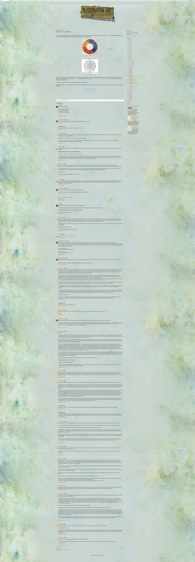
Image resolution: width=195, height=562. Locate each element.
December (131, 61)
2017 (129, 53)
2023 (129, 44)
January (130, 88)
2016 (129, 55)
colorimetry (76, 78)
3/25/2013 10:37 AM (62, 230)
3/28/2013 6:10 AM (61, 315)
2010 (129, 93)
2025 (129, 41)
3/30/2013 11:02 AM (62, 482)
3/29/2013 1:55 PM (61, 377)
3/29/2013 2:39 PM (61, 402)
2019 (129, 50)
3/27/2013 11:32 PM (62, 299)
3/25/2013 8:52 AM (61, 200)
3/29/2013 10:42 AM (62, 367)
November (131, 63)
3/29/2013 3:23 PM (61, 408)
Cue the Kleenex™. (74, 212)
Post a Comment (60, 545)
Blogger (102, 555)
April (130, 74)
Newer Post (58, 547)
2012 (129, 90)
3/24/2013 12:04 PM (62, 175)
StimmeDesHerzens (62, 241)
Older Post (121, 547)
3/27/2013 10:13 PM (62, 254)
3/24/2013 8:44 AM (61, 143)
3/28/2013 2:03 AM (61, 306)
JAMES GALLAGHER (133, 82)
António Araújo (61, 268)
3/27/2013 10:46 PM (62, 264)
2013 (129, 60)
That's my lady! (61, 114)
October (130, 64)
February (130, 86)
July (130, 69)
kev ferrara (60, 146)
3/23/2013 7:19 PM (61, 122)
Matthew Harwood (61, 119)
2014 (129, 58)
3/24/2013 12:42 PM (62, 184)
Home (90, 547)
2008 (129, 96)
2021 (129, 47)
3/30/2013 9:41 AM (61, 442)
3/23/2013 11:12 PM (62, 129)
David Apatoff (61, 133)
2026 (129, 39)
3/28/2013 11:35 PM (62, 327)
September (131, 66)
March (130, 75)
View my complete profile (131, 35)
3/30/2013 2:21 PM (61, 520)
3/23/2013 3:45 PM (61, 116)
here (78, 374)
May (130, 72)
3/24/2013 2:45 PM (61, 193)
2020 (129, 49)
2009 (129, 95)
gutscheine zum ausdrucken (63, 197)
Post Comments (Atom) (65, 549)
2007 (129, 98)
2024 (129, 42)
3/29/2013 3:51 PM (61, 417)
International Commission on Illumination (99, 78)
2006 (129, 99)
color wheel (108, 35)
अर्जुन (59, 105)
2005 (129, 101)
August (130, 67)
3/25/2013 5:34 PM (61, 237)
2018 (129, 52)
